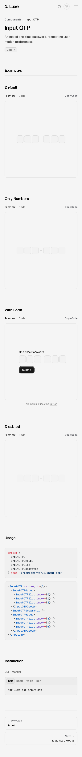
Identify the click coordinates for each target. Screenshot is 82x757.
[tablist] (35, 96)
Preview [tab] (10, 95)
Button (53, 404)
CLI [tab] (7, 671)
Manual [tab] (16, 671)
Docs (10, 50)
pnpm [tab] (19, 680)
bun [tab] (38, 680)
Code (71, 95)
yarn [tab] (29, 680)
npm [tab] (10, 680)
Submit (26, 369)
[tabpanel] (41, 139)
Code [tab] (22, 95)
